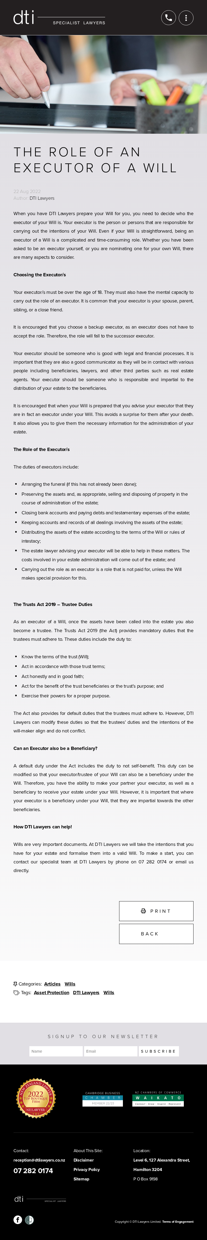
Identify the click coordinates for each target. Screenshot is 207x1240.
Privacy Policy (87, 1169)
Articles (52, 984)
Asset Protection (51, 993)
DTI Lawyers (86, 993)
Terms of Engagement (178, 1222)
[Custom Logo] (29, 1220)
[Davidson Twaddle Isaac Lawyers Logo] (59, 17)
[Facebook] (17, 1219)
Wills (70, 984)
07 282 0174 (33, 1171)
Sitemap (81, 1179)
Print (159, 911)
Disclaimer (84, 1160)
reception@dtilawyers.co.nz (39, 1160)
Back (150, 934)
